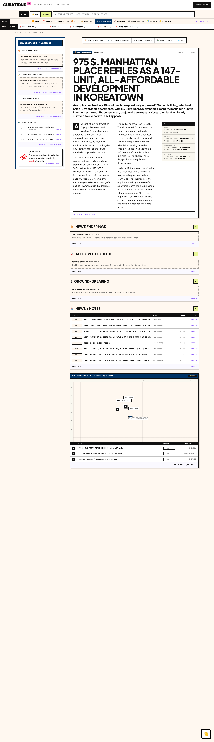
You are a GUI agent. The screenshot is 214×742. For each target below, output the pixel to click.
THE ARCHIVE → (202, 21)
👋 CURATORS (165, 21)
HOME (17, 33)
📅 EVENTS (47, 21)
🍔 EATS (74, 21)
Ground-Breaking (91, 281)
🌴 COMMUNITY (87, 21)
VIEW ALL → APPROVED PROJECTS (47, 92)
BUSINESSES (82, 27)
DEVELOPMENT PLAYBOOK (36, 42)
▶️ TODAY (36, 21)
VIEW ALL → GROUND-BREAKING (48, 116)
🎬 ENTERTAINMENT (136, 21)
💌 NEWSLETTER (62, 21)
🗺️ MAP (181, 40)
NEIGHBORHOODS (131, 27)
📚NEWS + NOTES (165, 40)
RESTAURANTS (32, 27)
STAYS (104, 27)
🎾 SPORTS (152, 21)
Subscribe (202, 5)
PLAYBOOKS (26, 33)
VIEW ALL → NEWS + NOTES (50, 144)
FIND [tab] (46, 14)
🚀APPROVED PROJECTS (118, 40)
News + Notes (88, 308)
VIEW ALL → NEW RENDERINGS (49, 69)
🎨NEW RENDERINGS (93, 40)
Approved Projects (94, 254)
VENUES (57, 27)
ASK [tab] (35, 14)
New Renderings (91, 226)
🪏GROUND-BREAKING (143, 40)
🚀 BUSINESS (119, 21)
